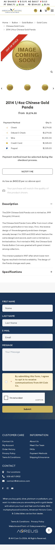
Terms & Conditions (11, 457)
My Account (8, 445)
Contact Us (7, 441)
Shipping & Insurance (39, 457)
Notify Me (27, 171)
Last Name (8, 316)
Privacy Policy (8, 453)
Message (7, 345)
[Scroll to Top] (49, 530)
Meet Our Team (37, 445)
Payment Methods (38, 453)
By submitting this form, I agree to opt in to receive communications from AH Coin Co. (32, 381)
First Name (8, 301)
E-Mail (6, 330)
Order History (8, 449)
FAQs (32, 449)
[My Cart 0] (46, 10)
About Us (34, 441)
